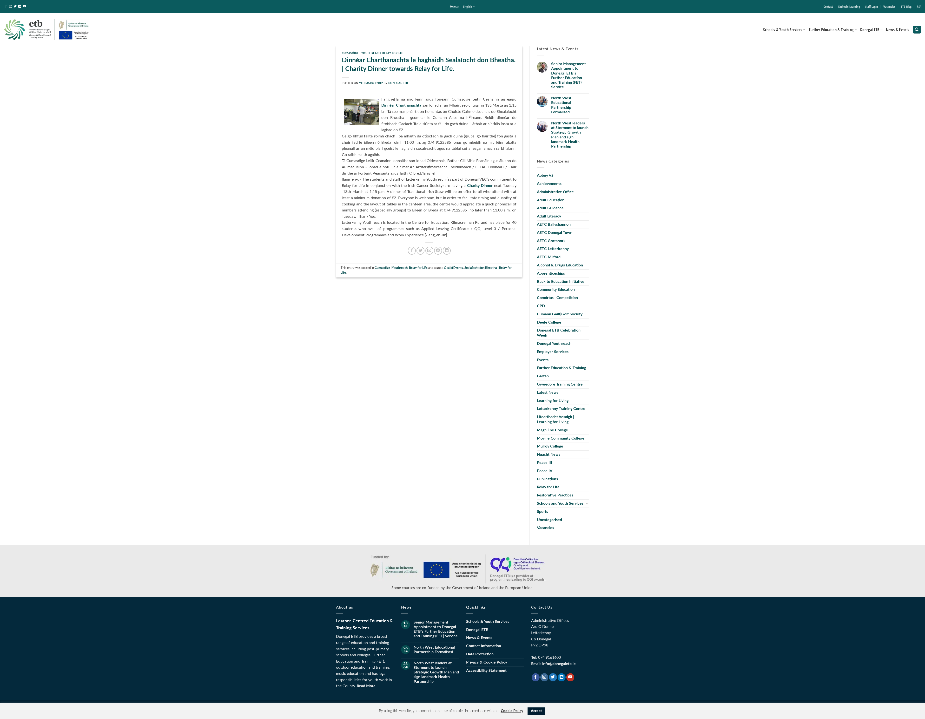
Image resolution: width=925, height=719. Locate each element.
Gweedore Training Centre (560, 384)
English (467, 6)
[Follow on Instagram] (10, 6)
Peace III (544, 463)
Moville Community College (560, 438)
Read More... (367, 686)
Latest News (547, 392)
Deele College (549, 322)
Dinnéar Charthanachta (401, 105)
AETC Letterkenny (553, 249)
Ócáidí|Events (453, 267)
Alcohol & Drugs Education (560, 265)
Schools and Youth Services (560, 503)
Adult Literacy (549, 216)
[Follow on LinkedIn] (19, 6)
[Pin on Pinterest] (438, 251)
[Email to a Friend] (429, 251)
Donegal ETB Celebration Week (559, 332)
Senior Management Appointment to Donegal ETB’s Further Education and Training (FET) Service (568, 75)
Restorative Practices (555, 495)
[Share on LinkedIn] (447, 251)
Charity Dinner (480, 186)
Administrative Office (555, 192)
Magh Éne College (552, 430)
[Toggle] (587, 503)
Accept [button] (536, 711)
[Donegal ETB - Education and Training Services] (47, 29)
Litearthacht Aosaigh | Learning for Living (555, 419)
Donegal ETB (869, 29)
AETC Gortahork (551, 241)
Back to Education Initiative (560, 282)
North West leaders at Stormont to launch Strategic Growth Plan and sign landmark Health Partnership (569, 134)
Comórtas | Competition (557, 298)
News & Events (897, 29)
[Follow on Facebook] (6, 6)
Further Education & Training (831, 29)
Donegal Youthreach (554, 344)
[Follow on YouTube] (24, 6)
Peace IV (544, 471)
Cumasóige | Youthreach (361, 53)
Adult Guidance (550, 208)
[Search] (917, 30)
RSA (919, 6)
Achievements (549, 184)
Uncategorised (549, 520)
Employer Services (552, 352)
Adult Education (550, 200)
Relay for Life (393, 53)
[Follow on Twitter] (15, 6)
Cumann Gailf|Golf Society (559, 314)
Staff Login (871, 6)
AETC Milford (549, 257)
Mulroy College (550, 446)
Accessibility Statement (486, 670)
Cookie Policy (512, 711)
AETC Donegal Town (554, 233)
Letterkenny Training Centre (561, 409)
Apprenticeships (551, 273)
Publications (547, 479)
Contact (828, 6)
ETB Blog (906, 6)
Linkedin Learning (849, 6)
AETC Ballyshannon (554, 224)
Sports (542, 512)
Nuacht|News (548, 454)
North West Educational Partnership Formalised (561, 105)
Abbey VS (545, 175)
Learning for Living (552, 401)
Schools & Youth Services (782, 29)
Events (542, 360)
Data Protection (480, 654)
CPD (541, 306)
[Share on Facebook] (412, 251)
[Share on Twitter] (420, 251)
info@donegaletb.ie (559, 664)
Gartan (543, 376)
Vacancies (889, 6)
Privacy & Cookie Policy (486, 662)
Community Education (556, 290)
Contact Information (483, 646)
